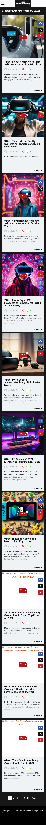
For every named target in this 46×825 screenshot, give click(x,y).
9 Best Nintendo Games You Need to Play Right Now (20, 540)
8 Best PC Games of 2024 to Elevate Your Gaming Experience (22, 460)
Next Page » (32, 798)
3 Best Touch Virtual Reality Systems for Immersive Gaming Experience (22, 144)
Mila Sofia (11, 69)
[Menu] (3, 3)
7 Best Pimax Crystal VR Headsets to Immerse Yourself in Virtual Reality (23, 303)
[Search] (42, 3)
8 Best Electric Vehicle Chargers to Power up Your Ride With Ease (22, 63)
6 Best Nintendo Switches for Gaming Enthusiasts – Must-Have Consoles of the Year (21, 689)
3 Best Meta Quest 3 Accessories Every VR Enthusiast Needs (23, 382)
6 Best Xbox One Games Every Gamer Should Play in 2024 (21, 762)
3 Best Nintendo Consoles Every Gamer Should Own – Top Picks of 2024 (22, 615)
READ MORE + (37, 91)
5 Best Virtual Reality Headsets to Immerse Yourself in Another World (22, 223)
